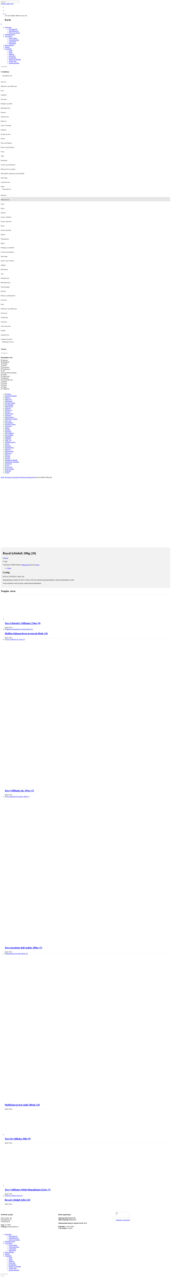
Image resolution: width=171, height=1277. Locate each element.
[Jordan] (7, 430)
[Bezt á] (7, 397)
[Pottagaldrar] (9, 447)
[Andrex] (8, 394)
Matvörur (24, 477)
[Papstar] (8, 446)
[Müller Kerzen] (10, 442)
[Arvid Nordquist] (11, 396)
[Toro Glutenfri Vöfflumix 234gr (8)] (19, 700)
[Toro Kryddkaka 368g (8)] (19, 1216)
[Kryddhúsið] (9, 433)
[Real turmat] (9, 451)
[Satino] (7, 456)
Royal (37, 646)
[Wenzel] (8, 471)
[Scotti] (7, 458)
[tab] (87, 649)
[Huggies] (8, 426)
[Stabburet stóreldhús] (12, 462)
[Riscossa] (8, 453)
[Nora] (7, 444)
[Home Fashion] (10, 424)
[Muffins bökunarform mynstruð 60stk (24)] (19, 710)
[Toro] (7, 465)
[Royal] (7, 455)
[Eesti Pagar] (9, 414)
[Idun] (7, 428)
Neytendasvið (16, 477)
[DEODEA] (9, 406)
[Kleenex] (8, 431)
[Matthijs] (8, 437)
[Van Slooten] (9, 469)
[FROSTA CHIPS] (11, 419)
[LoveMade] (9, 435)
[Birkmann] (9, 401)
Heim (2, 477)
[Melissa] (8, 439)
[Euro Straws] (9, 417)
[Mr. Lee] (8, 440)
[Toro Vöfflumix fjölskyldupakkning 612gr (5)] (19, 1266)
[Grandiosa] (9, 422)
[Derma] (8, 408)
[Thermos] (8, 463)
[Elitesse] (8, 415)
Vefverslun (8, 477)
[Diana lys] (8, 410)
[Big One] (8, 399)
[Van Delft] (8, 467)
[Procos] (8, 449)
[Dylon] (7, 412)
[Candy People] (10, 403)
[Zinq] (7, 472)
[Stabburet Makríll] (11, 460)
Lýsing (9, 649)
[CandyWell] (9, 405)
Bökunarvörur (31, 477)
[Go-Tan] (8, 421)
